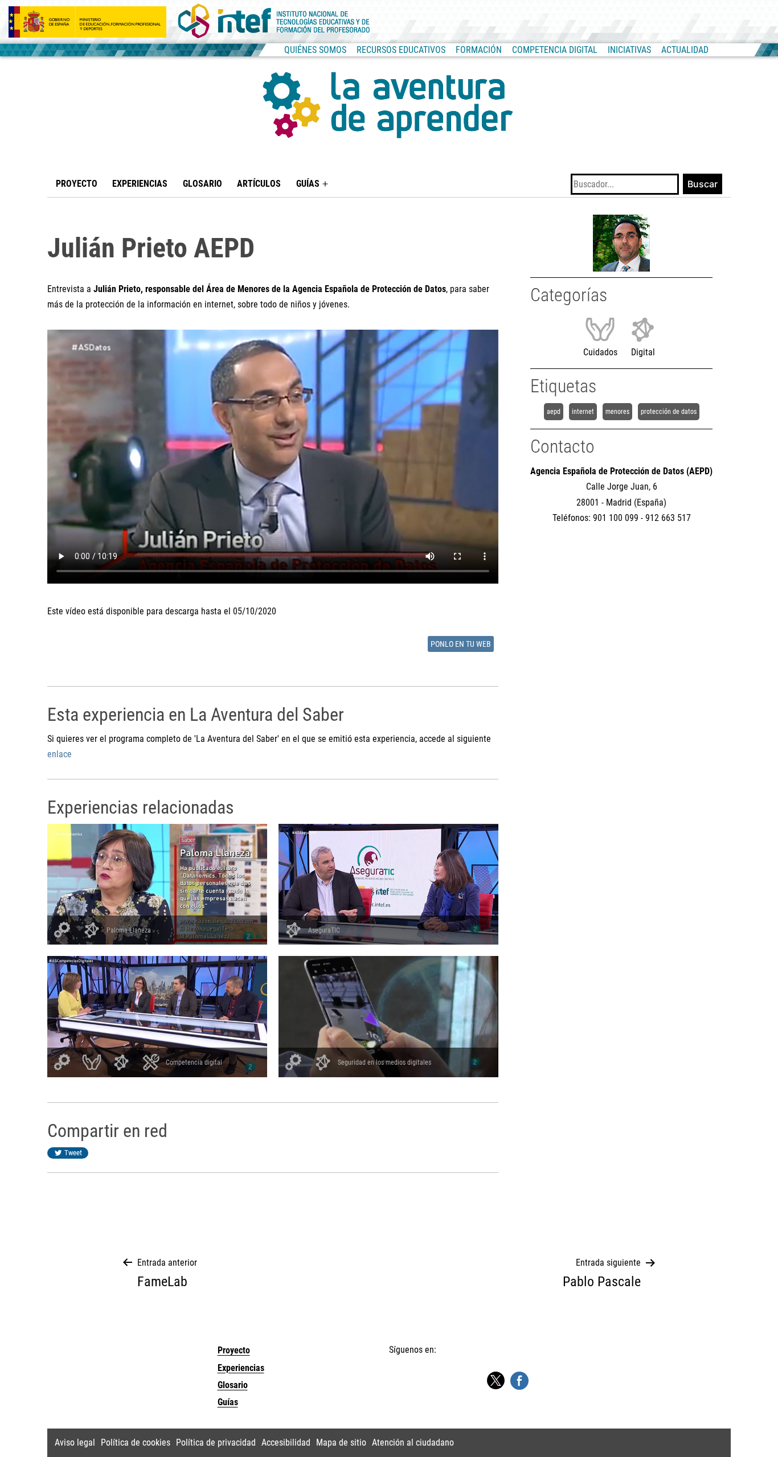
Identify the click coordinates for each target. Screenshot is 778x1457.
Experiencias (139, 183)
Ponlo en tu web (461, 644)
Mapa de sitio (341, 1442)
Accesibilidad (285, 1442)
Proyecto (76, 183)
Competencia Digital (554, 49)
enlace (59, 754)
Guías (308, 183)
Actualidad (685, 49)
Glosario (202, 183)
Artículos (259, 183)
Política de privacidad (216, 1442)
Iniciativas (629, 49)
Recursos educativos (401, 49)
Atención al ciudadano (413, 1442)
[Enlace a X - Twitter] (495, 1381)
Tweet (73, 1152)
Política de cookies (135, 1442)
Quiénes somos (315, 49)
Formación (479, 49)
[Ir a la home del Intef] (274, 21)
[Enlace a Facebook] (519, 1380)
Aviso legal (75, 1442)
